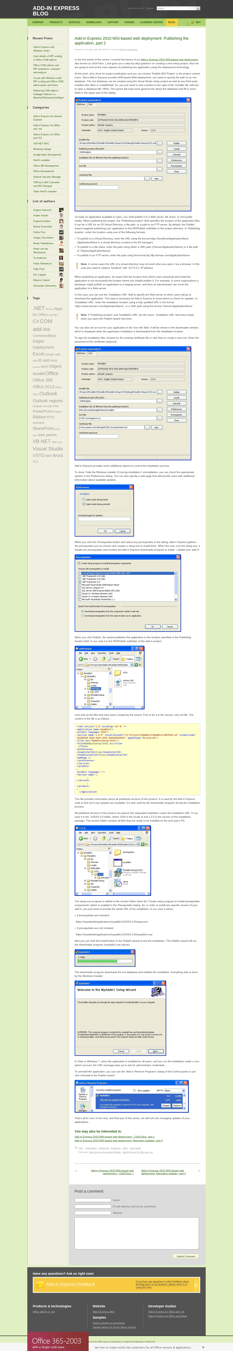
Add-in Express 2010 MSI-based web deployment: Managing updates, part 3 (119, 1140)
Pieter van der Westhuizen (40, 250)
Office (125, 1148)
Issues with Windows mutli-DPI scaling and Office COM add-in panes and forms (48, 81)
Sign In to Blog (135, 8)
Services (74, 22)
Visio (59, 442)
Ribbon (39, 417)
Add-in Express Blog (56, 11)
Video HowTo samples (45, 191)
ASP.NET (54, 315)
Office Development (43, 171)
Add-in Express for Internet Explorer (105, 1152)
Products (56, 22)
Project (57, 411)
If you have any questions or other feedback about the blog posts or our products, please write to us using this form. (162, 1284)
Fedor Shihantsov (42, 263)
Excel (38, 353)
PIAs (56, 406)
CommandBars (44, 336)
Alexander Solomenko (44, 285)
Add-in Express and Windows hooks (43, 49)
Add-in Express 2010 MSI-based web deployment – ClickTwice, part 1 (115, 1136)
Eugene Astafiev (42, 221)
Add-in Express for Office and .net (138, 1152)
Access (50, 309)
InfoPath (36, 367)
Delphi (38, 341)
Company (38, 22)
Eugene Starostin (42, 210)
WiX (49, 456)
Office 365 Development (46, 165)
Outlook (48, 393)
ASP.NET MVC (41, 143)
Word (58, 455)
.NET (81, 1148)
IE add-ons (116, 1148)
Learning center (151, 22)
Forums (129, 22)
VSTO (39, 455)
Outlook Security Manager (47, 177)
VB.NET (42, 441)
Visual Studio (135, 1148)
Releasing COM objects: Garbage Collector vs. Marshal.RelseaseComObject (48, 94)
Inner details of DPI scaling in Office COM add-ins (47, 58)
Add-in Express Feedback (70, 1284)
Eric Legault (39, 274)
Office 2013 (43, 386)
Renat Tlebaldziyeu (43, 243)
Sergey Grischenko (128, 49)
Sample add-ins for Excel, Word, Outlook (114, 1327)
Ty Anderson (39, 258)
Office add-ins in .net (44, 1311)
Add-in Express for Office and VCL (46, 136)
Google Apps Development (47, 154)
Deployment (104, 1148)
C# (36, 321)
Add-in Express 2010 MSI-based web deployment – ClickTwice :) (112, 1172)
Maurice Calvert (41, 280)
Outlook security (42, 406)
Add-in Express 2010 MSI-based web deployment (169, 59)
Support (113, 22)
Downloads (94, 22)
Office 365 (43, 380)
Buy (198, 22)
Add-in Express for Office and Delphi (167, 1316)
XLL (36, 461)
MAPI (44, 367)
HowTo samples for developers (109, 1323)
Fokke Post (39, 232)
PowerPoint (43, 411)
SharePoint (43, 428)
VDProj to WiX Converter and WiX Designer (46, 184)
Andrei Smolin (40, 215)
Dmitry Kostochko (42, 226)
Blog (171, 22)
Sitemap (150, 8)
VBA (54, 442)
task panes (47, 435)
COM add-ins (91, 1148)
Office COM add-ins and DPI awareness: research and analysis (46, 69)
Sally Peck (39, 269)
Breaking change (42, 149)
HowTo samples (41, 160)
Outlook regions (48, 400)
